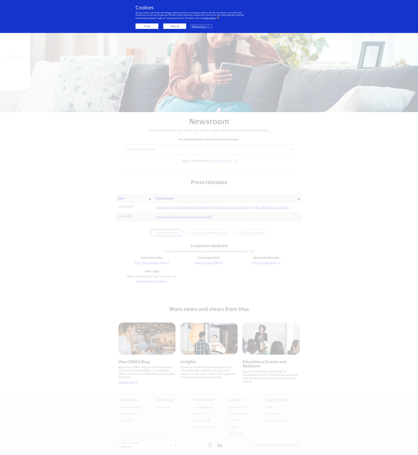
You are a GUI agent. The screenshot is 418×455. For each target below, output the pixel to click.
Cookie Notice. (209, 18)
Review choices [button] (199, 26)
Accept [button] (147, 26)
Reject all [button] (175, 26)
